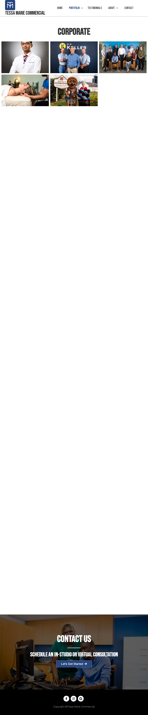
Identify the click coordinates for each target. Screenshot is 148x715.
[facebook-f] (66, 699)
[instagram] (74, 699)
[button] (81, 8)
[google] (81, 699)
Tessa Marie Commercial (25, 13)
